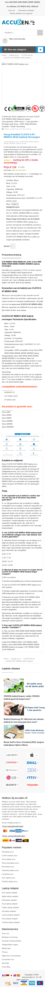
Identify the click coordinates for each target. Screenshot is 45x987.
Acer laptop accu (8, 878)
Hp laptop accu (8, 852)
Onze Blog (6, 967)
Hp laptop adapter (9, 911)
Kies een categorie (17, 49)
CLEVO (14, 183)
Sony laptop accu (9, 859)
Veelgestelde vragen (10, 945)
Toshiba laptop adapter (11, 922)
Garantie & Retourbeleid (11, 941)
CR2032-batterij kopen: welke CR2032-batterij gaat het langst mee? (22, 697)
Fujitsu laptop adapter (10, 907)
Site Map (5, 963)
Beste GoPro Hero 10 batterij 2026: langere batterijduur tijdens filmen (24, 743)
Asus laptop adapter (10, 904)
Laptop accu (14, 55)
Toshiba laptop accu (10, 881)
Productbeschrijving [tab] (11, 255)
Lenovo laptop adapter (11, 915)
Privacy (5, 952)
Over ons (11, 10)
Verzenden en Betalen (26, 10)
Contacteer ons (8, 959)
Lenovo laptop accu (9, 855)
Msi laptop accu (8, 867)
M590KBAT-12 (32, 198)
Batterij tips (6, 948)
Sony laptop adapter (10, 919)
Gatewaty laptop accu (10, 870)
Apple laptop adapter (10, 896)
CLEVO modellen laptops (31, 270)
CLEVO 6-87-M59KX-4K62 (24, 377)
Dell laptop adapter (9, 900)
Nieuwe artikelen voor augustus (21, 13)
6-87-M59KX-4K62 (11, 396)
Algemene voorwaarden (11, 956)
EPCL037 (21, 195)
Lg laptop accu (8, 874)
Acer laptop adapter (10, 893)
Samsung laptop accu (10, 863)
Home (4, 55)
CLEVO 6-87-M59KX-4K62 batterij (17, 58)
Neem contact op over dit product (17, 129)
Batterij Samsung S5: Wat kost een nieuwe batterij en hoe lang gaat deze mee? (24, 720)
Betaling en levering (10, 937)
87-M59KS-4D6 (9, 400)
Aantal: (7, 246)
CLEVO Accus (27, 55)
